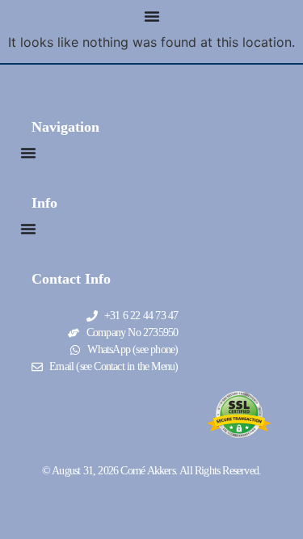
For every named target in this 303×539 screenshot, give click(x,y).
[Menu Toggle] (152, 16)
